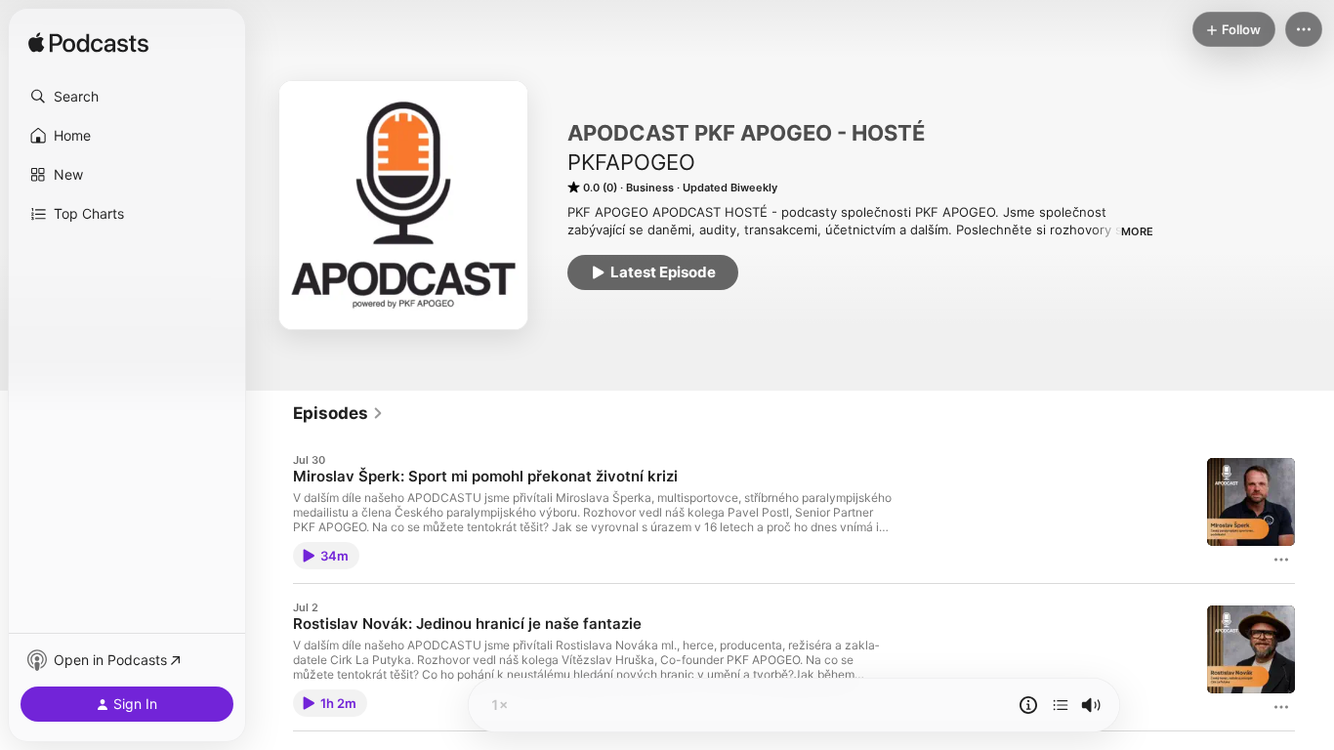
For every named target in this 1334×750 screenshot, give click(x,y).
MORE (1137, 231)
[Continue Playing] (1060, 705)
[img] (88, 44)
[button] (126, 96)
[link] (338, 413)
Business (650, 187)
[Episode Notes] (1028, 705)
